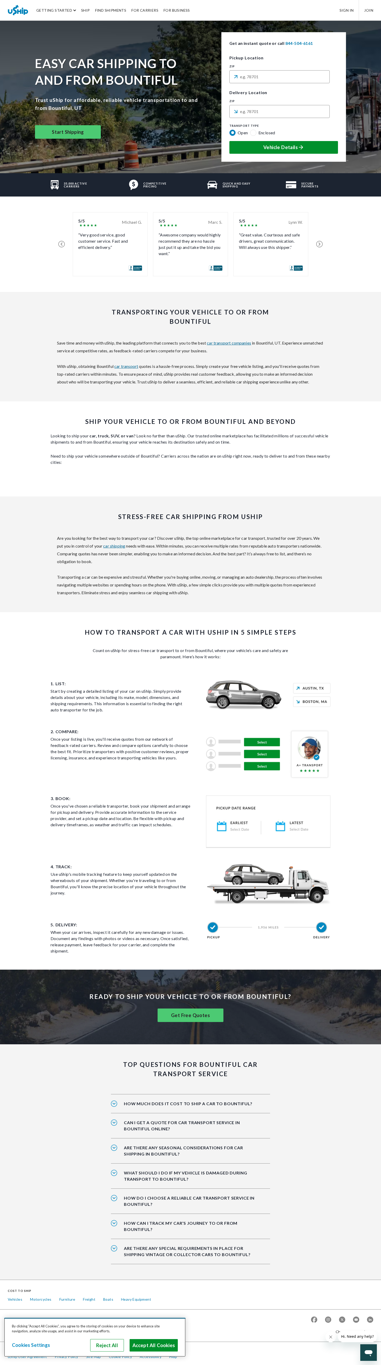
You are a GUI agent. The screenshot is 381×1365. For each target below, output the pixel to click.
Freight (89, 1299)
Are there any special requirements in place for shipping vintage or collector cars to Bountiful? (187, 1251)
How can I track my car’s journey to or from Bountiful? (180, 1226)
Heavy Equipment (136, 1299)
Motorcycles (40, 1299)
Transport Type (244, 125)
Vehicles (15, 1299)
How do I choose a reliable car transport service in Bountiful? (189, 1201)
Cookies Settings (31, 1345)
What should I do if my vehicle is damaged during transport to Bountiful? (185, 1175)
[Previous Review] (62, 244)
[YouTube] (356, 1319)
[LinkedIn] (370, 1319)
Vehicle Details (280, 147)
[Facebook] (314, 1319)
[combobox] (279, 76)
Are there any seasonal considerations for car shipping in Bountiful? (183, 1150)
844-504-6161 (299, 43)
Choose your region (352, 1331)
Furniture (67, 1299)
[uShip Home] (18, 10)
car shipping (114, 545)
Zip (232, 66)
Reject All (107, 1345)
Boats (108, 1299)
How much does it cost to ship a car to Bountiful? (188, 1103)
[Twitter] (342, 1319)
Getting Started (54, 10)
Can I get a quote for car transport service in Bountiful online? (182, 1125)
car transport (126, 366)
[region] (95, 1337)
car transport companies (229, 342)
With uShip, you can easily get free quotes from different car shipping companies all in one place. (188, 1129)
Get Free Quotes (190, 1015)
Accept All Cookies (153, 1345)
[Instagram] (328, 1319)
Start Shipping (68, 132)
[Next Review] (319, 244)
